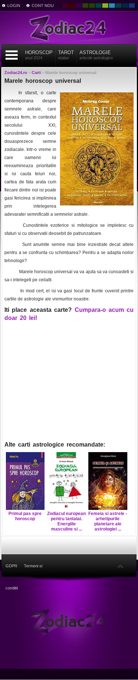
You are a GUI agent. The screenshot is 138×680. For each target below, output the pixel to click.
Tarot (66, 55)
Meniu (11, 55)
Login (13, 5)
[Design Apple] (105, 5)
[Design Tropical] (118, 5)
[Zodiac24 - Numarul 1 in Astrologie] (69, 27)
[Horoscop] (69, 621)
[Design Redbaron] (72, 5)
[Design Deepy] (132, 5)
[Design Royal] (125, 5)
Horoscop (39, 55)
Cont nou (43, 5)
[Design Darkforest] (85, 5)
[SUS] (120, 566)
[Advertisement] (69, 384)
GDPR (11, 566)
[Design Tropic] (99, 5)
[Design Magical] (79, 5)
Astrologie (96, 55)
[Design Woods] (92, 5)
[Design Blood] (65, 5)
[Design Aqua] (112, 5)
